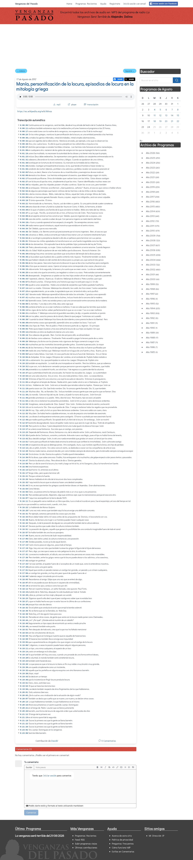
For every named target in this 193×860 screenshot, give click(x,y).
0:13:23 (24, 432)
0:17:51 (24, 570)
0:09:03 (24, 329)
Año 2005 (153, 254)
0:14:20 (24, 451)
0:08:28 (24, 316)
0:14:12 (24, 448)
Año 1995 (152, 303)
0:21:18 (24, 721)
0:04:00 (24, 216)
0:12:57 (24, 423)
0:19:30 (24, 667)
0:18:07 (24, 583)
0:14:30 (24, 454)
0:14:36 (24, 457)
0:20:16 (24, 705)
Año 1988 (152, 337)
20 (166, 121)
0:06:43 (24, 279)
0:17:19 (24, 548)
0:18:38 (24, 614)
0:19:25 (24, 664)
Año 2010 (153, 230)
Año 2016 (153, 201)
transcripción (92, 104)
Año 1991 (152, 322)
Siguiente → (129, 71)
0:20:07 (24, 699)
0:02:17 (24, 179)
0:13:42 (24, 439)
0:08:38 (24, 319)
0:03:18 (24, 200)
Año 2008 (153, 240)
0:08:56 (24, 326)
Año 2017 (152, 196)
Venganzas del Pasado (26, 3)
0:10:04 (24, 357)
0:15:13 (24, 470)
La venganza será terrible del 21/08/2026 (39, 835)
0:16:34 (24, 517)
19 (160, 121)
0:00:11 (24, 128)
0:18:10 (24, 586)
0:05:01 (24, 241)
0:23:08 (24, 733)
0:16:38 (24, 520)
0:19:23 (24, 661)
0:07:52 (24, 301)
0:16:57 (24, 533)
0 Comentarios (108, 740)
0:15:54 (24, 489)
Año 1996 (152, 298)
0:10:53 (24, 376)
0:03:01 (24, 194)
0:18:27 (24, 602)
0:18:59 (24, 639)
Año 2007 (153, 245)
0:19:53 (24, 686)
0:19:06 (24, 645)
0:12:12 (24, 407)
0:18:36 (24, 611)
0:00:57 (24, 147)
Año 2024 (153, 162)
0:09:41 (24, 348)
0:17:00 (24, 536)
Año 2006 (153, 250)
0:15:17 (24, 473)
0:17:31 (24, 555)
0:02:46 (24, 188)
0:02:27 (24, 182)
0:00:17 (24, 132)
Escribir (29, 767)
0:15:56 (24, 492)
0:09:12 (24, 332)
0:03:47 (24, 213)
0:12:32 (24, 414)
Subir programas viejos (86, 843)
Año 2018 (152, 191)
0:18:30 (24, 605)
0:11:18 (24, 389)
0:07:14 (24, 288)
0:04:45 (24, 235)
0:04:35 (24, 232)
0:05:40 (24, 254)
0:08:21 (24, 313)
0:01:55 (24, 169)
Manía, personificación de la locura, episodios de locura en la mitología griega (75, 86)
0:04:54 (24, 238)
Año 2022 (152, 172)
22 (178, 121)
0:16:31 (24, 514)
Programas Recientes (86, 3)
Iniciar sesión (49, 775)
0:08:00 (24, 304)
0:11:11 (24, 385)
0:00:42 (24, 141)
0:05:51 (24, 260)
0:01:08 (24, 150)
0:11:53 (24, 401)
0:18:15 (24, 592)
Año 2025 (153, 157)
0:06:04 (24, 266)
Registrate (115, 3)
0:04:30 (24, 226)
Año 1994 (153, 308)
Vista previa (41, 767)
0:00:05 (24, 125)
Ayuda (103, 3)
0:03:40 (24, 210)
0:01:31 (24, 160)
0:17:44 (24, 564)
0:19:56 (24, 689)
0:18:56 (24, 636)
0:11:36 (24, 395)
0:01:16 (24, 154)
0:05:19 (24, 247)
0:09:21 (24, 338)
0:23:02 (24, 730)
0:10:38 (24, 370)
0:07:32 (24, 294)
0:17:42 (24, 561)
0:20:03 (24, 695)
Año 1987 (152, 342)
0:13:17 (24, 429)
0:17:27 (24, 551)
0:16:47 (24, 526)
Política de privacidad (122, 839)
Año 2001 (152, 274)
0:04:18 (24, 222)
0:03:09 (24, 197)
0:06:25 (24, 273)
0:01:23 (24, 157)
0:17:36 (24, 558)
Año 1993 (153, 313)
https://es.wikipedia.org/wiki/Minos (34, 111)
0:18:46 (24, 623)
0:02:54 (24, 191)
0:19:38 (24, 674)
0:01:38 (24, 163)
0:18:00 (24, 576)
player (73, 104)
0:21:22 (24, 724)
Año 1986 (152, 347)
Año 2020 (153, 182)
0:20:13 (24, 702)
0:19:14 (24, 652)
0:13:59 (24, 445)
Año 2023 (153, 167)
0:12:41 (24, 417)
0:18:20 (24, 595)
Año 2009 (153, 235)
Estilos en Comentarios (123, 851)
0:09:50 (24, 351)
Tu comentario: (31, 761)
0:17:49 (24, 567)
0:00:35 (24, 138)
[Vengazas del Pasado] (34, 19)
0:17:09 (24, 542)
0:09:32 (24, 345)
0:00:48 (24, 144)
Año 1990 (151, 327)
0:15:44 (24, 486)
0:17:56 (24, 573)
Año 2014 (153, 211)
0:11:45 (24, 398)
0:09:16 (24, 335)
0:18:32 (24, 608)
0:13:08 (24, 426)
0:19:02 (24, 642)
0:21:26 (24, 727)
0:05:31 (24, 251)
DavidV (54, 740)
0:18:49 (24, 627)
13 (166, 115)
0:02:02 (24, 172)
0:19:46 (24, 680)
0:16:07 (24, 498)
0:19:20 (24, 658)
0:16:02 (24, 495)
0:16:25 (24, 511)
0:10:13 (24, 360)
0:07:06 (24, 285)
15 (178, 115)
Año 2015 (153, 206)
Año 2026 (153, 152)
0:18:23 (24, 598)
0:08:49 (24, 323)
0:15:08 (24, 467)
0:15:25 (24, 479)
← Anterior (21, 71)
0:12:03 (24, 404)
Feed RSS (80, 839)
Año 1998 (152, 288)
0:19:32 (24, 670)
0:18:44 (24, 620)
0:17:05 (24, 539)
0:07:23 (24, 291)
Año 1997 (152, 293)
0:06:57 (24, 282)
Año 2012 (152, 220)
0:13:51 (24, 442)
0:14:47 (24, 461)
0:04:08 (24, 219)
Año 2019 (153, 186)
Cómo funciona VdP (121, 847)
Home (69, 3)
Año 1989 (152, 332)
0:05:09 (24, 244)
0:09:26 (24, 342)
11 (155, 115)
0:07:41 (24, 298)
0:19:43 (24, 677)
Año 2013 (152, 216)
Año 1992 (152, 318)
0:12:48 (24, 420)
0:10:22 (24, 363)
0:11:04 (24, 382)
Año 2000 (152, 279)
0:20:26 (24, 711)
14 (172, 115)
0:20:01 (24, 692)
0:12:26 (24, 410)
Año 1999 (152, 284)
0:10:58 (24, 379)
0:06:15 (24, 269)
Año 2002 (153, 269)
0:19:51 (24, 683)
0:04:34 (24, 229)
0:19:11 (24, 649)
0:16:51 (24, 529)
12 (160, 115)
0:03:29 (24, 207)
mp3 (58, 104)
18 (154, 121)
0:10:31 (24, 367)
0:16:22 (24, 507)
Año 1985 (152, 352)
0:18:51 (24, 630)
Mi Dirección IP (156, 835)
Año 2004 (153, 259)
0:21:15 (24, 718)
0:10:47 (24, 373)
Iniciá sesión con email (134, 3)
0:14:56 (24, 464)
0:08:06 (24, 307)
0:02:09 (24, 175)
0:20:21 (24, 708)
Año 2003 (153, 264)
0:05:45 (24, 257)
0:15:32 (24, 482)
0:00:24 (24, 135)
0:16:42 (24, 523)
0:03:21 (24, 204)
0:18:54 (24, 633)
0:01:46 (24, 166)
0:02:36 (24, 185)
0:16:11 (24, 501)
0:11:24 (24, 392)
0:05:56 (24, 263)
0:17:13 (24, 545)
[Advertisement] (96, 45)
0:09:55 (24, 354)
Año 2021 (152, 177)
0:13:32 (24, 435)
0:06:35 (24, 276)
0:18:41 (24, 617)
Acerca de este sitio (122, 835)
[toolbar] (115, 767)
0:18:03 (24, 580)
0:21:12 (24, 714)
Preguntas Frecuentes (123, 843)
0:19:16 (24, 655)
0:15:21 (24, 476)
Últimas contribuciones (86, 847)
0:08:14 (24, 310)
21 (172, 121)
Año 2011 (152, 225)
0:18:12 (24, 589)
